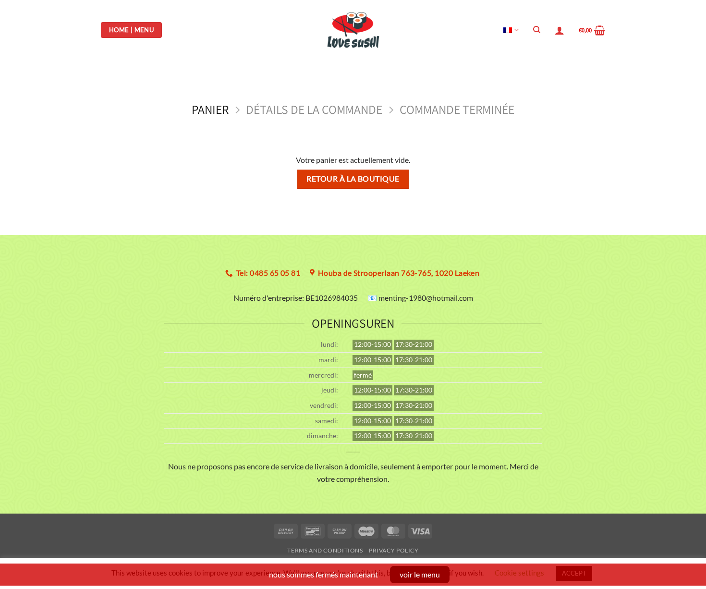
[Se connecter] (559, 30)
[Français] (510, 30)
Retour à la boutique (352, 178)
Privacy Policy (394, 550)
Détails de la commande (314, 109)
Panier (210, 109)
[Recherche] (536, 30)
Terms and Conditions (325, 550)
